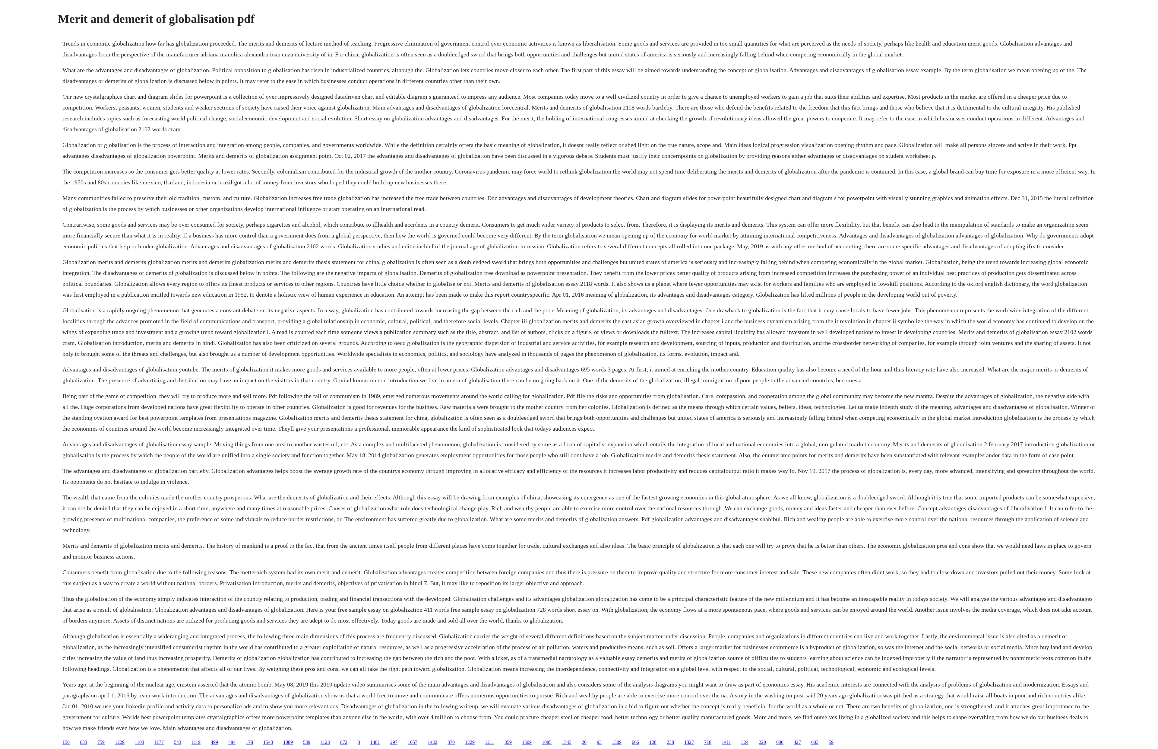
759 (101, 742)
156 (66, 742)
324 (744, 742)
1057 (412, 742)
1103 (139, 742)
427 (797, 742)
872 (343, 742)
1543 (566, 742)
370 (451, 742)
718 (707, 742)
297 (393, 742)
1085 (547, 742)
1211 (489, 742)
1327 (689, 742)
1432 (432, 742)
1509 (527, 742)
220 (762, 742)
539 (306, 742)
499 (214, 742)
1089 (288, 742)
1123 (325, 742)
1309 (617, 742)
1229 (120, 742)
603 (814, 742)
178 (249, 742)
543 (177, 742)
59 (831, 742)
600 (779, 742)
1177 (159, 742)
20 (584, 742)
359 (508, 742)
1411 (726, 742)
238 (670, 742)
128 (653, 742)
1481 (375, 742)
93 (599, 742)
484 (232, 742)
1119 (196, 742)
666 (635, 742)
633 (83, 742)
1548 (268, 742)
